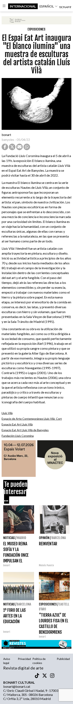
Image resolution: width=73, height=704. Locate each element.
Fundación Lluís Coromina (18, 435)
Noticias (9, 538)
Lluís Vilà (7, 413)
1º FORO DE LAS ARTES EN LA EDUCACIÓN (14, 616)
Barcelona (59, 538)
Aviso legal (6, 661)
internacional (23, 6)
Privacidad (24, 659)
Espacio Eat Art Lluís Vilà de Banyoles (25, 430)
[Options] (4, 6)
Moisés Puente (46, 565)
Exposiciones (36, 29)
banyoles (8, 139)
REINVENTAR (48, 543)
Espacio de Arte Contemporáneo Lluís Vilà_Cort (32, 418)
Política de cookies (39, 661)
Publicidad (63, 659)
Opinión (44, 538)
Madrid (21, 538)
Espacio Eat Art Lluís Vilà (17, 424)
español (46, 6)
